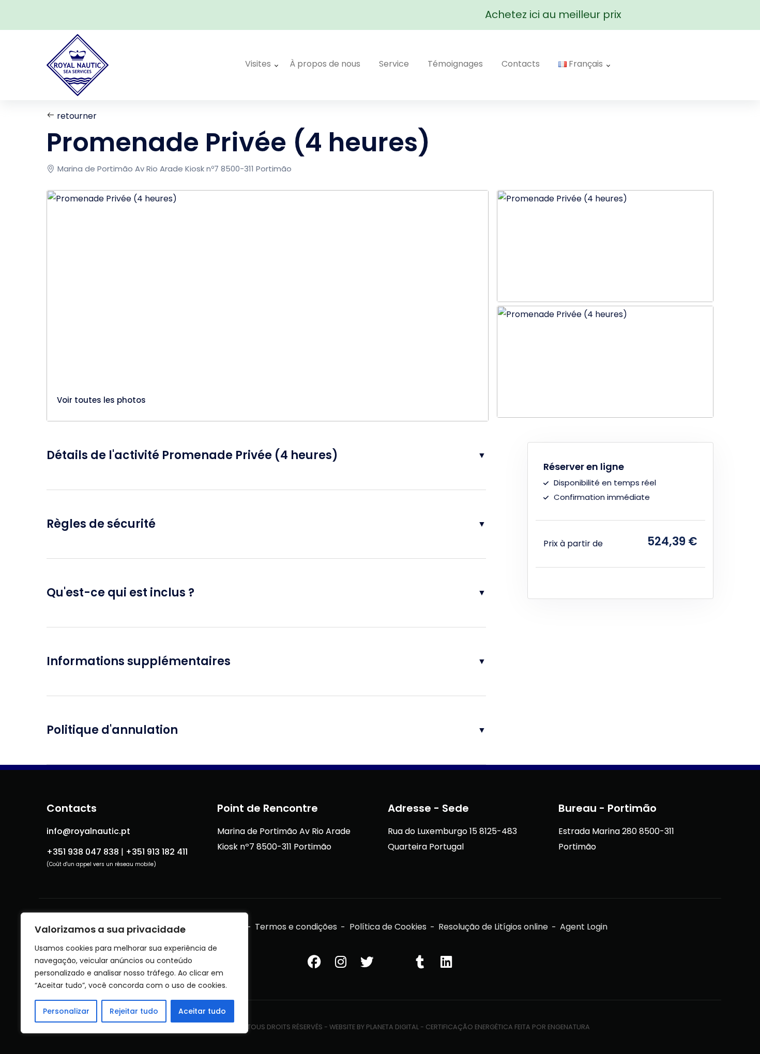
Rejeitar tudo (134, 1011)
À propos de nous (325, 64)
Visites (258, 64)
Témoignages (455, 64)
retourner (76, 116)
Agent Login (583, 927)
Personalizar (66, 1011)
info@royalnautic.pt (88, 831)
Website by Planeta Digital (374, 1026)
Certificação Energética (469, 1026)
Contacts (520, 64)
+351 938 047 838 (83, 852)
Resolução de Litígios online (493, 927)
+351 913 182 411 (157, 852)
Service (394, 64)
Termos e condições (296, 927)
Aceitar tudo (202, 1011)
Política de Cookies (388, 927)
